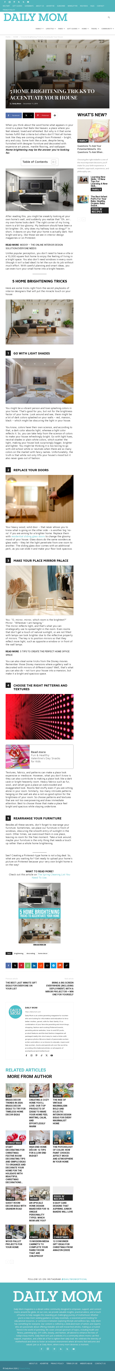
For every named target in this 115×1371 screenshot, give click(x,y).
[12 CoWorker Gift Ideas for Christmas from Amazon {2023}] (63, 1232)
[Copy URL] (66, 965)
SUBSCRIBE (61, 6)
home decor (43, 953)
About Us (33, 1363)
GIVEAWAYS (29, 6)
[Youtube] (28, 2)
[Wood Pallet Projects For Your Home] (16, 1232)
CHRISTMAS (13, 1142)
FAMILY (39, 29)
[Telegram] (53, 965)
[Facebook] (5, 2)
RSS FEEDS (84, 6)
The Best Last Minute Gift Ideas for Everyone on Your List (21, 985)
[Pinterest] (14, 2)
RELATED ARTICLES (26, 1070)
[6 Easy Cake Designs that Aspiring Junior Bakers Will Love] (63, 1193)
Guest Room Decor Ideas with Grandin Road (16, 1206)
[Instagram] (9, 2)
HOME (84, 29)
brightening (18, 953)
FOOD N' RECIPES (59, 1197)
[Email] (47, 965)
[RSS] (19, 2)
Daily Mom (16, 103)
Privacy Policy (57, 1363)
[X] (23, 2)
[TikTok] (42, 1055)
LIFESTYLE (50, 29)
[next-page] (12, 1262)
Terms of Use (71, 1363)
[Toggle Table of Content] (52, 162)
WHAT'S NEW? (92, 115)
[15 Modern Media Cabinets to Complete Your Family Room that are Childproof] (39, 1232)
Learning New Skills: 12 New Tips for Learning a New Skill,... (99, 181)
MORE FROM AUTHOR (29, 1076)
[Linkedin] (34, 965)
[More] (55, 115)
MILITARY (6, 6)
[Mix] (60, 965)
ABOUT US (40, 6)
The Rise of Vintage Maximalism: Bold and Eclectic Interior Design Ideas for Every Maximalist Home (62, 1112)
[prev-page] (7, 1262)
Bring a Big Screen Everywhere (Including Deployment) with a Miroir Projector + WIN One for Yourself (59, 988)
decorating (31, 953)
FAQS (92, 6)
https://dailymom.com (33, 1012)
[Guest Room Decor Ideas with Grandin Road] (16, 1193)
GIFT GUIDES (17, 6)
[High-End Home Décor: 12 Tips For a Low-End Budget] (39, 1137)
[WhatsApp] (28, 965)
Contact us (100, 1363)
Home (8, 37)
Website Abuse (86, 1363)
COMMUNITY (106, 29)
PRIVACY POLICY (9, 10)
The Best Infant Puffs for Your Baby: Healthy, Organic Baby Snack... (99, 201)
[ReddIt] (40, 965)
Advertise (44, 1363)
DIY (8, 1095)
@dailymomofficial (74, 1279)
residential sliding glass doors (28, 536)
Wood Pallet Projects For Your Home (14, 1244)
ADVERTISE (50, 6)
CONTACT (100, 6)
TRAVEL (94, 29)
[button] (108, 17)
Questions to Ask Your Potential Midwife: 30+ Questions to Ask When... (90, 149)
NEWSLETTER (72, 6)
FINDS (60, 29)
